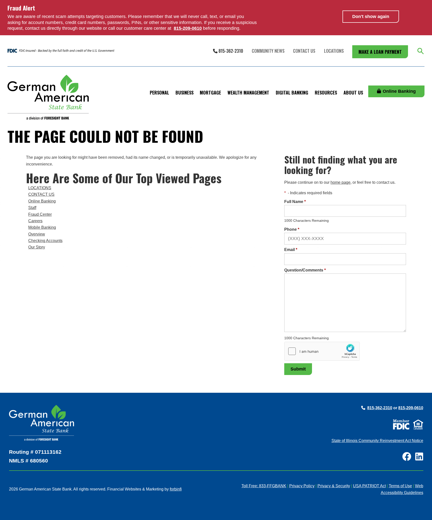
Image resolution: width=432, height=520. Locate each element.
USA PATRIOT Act (369, 486)
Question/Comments (305, 270)
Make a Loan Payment (380, 51)
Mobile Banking (42, 227)
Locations (334, 51)
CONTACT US (41, 194)
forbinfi (176, 489)
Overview (36, 234)
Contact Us (304, 51)
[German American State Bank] (48, 97)
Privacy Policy (301, 486)
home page (340, 182)
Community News (268, 51)
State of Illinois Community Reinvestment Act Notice (377, 440)
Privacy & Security (334, 486)
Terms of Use (400, 486)
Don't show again (370, 16)
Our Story (36, 247)
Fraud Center (40, 214)
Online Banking (399, 91)
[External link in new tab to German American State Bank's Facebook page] (406, 457)
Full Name (295, 202)
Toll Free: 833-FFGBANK (264, 486)
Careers (35, 221)
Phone (291, 229)
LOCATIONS (39, 188)
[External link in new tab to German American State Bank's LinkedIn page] (419, 457)
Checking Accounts (45, 240)
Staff (32, 208)
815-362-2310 (230, 51)
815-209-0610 (410, 408)
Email (290, 250)
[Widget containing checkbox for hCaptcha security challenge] (322, 351)
